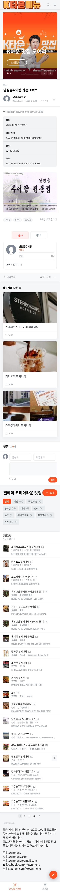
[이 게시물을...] (55, 277)
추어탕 (17, 219)
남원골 (7, 219)
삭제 (48, 277)
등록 (53, 479)
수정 (42, 277)
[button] (44, 72)
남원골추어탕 (19, 97)
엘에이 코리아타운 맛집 (22, 493)
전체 (7, 501)
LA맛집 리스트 (9, 823)
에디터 (12, 478)
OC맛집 (27, 219)
